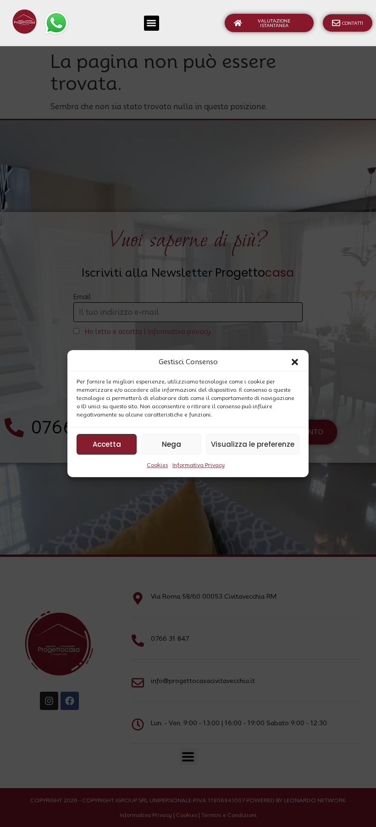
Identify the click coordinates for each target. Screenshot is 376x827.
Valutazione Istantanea (274, 23)
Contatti (352, 23)
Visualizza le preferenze (252, 444)
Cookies (157, 464)
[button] (294, 361)
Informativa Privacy (198, 464)
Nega (171, 444)
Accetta (107, 444)
